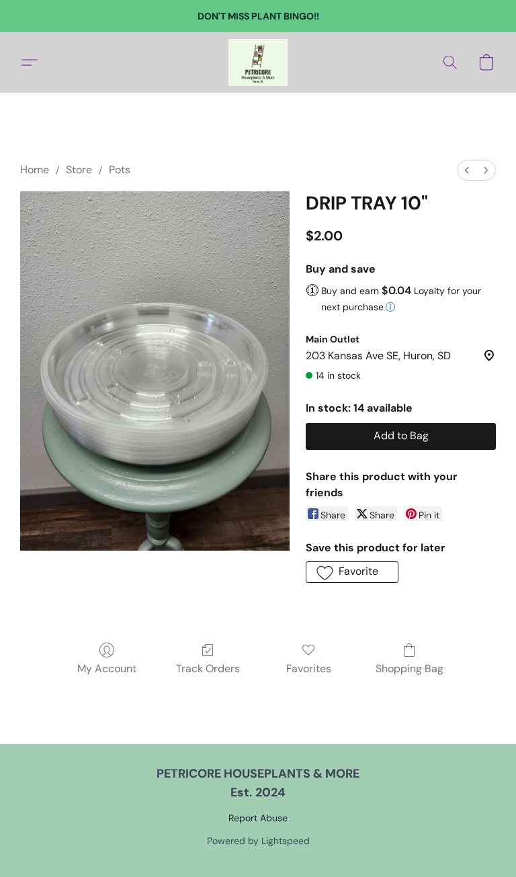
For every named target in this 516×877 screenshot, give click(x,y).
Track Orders (208, 668)
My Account (106, 668)
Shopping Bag (409, 668)
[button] (258, 62)
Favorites (308, 668)
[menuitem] (467, 170)
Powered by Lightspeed (258, 841)
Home (34, 170)
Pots (119, 170)
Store (79, 170)
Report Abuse (258, 818)
